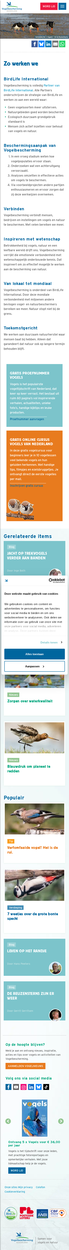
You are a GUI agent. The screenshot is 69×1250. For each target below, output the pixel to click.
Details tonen (49, 642)
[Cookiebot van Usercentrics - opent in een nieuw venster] (49, 580)
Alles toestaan (34, 654)
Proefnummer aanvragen (27, 419)
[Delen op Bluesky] (41, 44)
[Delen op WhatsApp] (62, 44)
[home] (18, 6)
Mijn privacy (25, 1187)
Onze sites (11, 1187)
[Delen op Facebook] (34, 44)
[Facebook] (8, 1087)
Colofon (40, 1187)
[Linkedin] (31, 1087)
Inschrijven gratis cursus (26, 485)
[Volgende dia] (61, 1148)
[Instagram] (23, 1087)
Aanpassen (32, 666)
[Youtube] (16, 1087)
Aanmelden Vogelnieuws (25, 1066)
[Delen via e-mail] (55, 44)
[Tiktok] (46, 1087)
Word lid (17, 1170)
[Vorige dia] (8, 1148)
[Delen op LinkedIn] (48, 44)
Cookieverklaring (15, 1191)
